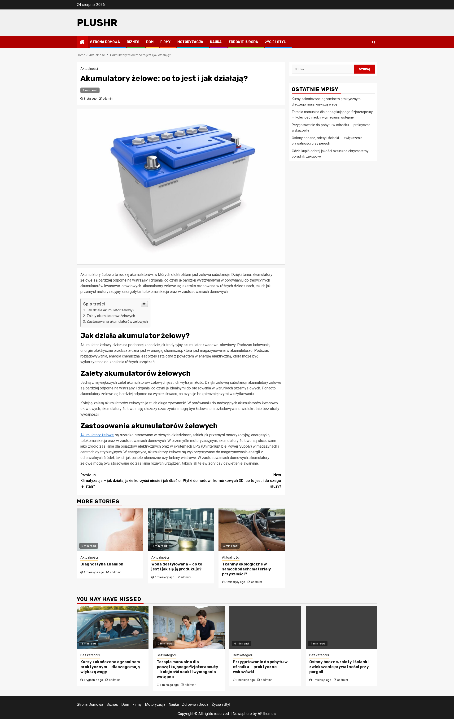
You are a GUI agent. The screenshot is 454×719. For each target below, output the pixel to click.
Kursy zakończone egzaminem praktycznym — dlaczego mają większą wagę (110, 667)
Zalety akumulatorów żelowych (111, 316)
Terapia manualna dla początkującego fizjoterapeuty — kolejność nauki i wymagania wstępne (187, 669)
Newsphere (242, 713)
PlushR (97, 23)
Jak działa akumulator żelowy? (110, 310)
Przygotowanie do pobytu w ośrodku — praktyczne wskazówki (260, 667)
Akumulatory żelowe (97, 435)
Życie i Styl (275, 42)
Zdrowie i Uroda (243, 42)
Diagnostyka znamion (101, 564)
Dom (149, 42)
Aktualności (89, 69)
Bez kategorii (90, 655)
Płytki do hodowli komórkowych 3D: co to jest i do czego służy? (232, 481)
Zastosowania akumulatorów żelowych (117, 321)
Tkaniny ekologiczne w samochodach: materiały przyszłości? (246, 569)
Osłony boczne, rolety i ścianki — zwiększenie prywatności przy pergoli (340, 667)
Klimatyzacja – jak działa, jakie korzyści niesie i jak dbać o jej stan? (130, 481)
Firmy (165, 42)
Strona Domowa (105, 42)
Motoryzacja (190, 42)
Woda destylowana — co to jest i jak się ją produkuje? (176, 566)
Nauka (216, 42)
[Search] (374, 42)
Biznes (133, 42)
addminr (108, 98)
